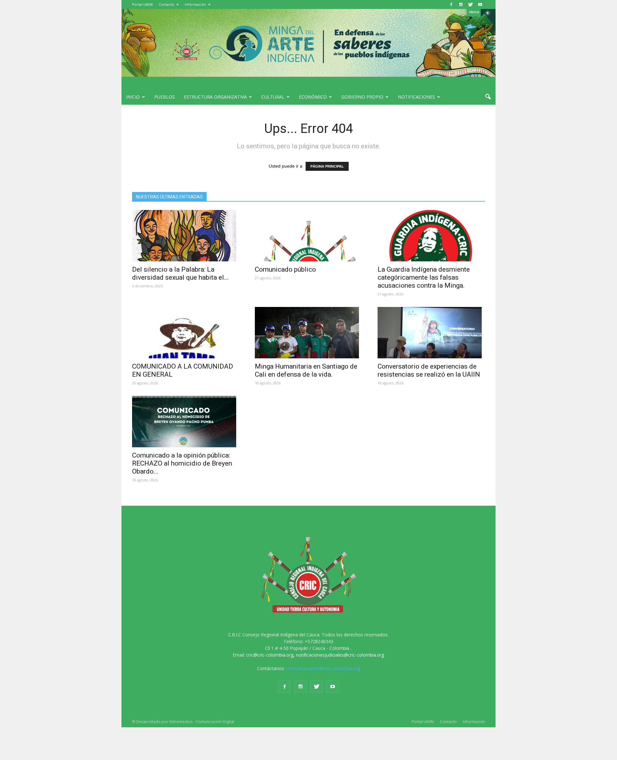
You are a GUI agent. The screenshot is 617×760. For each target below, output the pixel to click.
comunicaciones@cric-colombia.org (323, 668)
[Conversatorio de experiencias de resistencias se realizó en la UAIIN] (431, 332)
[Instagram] (461, 4)
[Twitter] (470, 4)
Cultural (272, 97)
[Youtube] (480, 4)
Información (195, 4)
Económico (313, 97)
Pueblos (164, 97)
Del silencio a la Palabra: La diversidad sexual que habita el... (180, 273)
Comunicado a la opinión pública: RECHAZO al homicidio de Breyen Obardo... (182, 463)
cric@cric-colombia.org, (270, 655)
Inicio (133, 97)
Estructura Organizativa (215, 97)
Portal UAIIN (142, 4)
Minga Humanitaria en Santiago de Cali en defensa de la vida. (306, 370)
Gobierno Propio (362, 97)
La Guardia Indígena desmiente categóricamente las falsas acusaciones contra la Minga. (424, 277)
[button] (488, 97)
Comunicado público (285, 269)
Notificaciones (416, 97)
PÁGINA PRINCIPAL (327, 166)
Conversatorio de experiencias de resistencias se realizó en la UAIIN (429, 370)
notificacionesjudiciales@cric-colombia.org (340, 655)
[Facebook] (451, 4)
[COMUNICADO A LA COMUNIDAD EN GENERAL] (185, 332)
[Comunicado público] (308, 235)
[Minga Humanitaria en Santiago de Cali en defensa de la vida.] (308, 332)
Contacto (166, 4)
